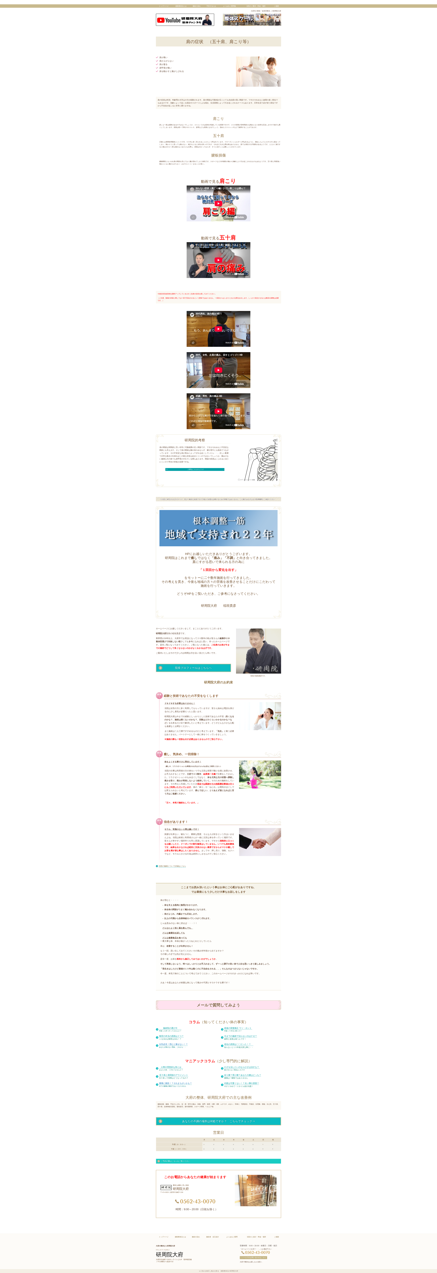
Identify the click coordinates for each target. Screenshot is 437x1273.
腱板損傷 (218, 155)
